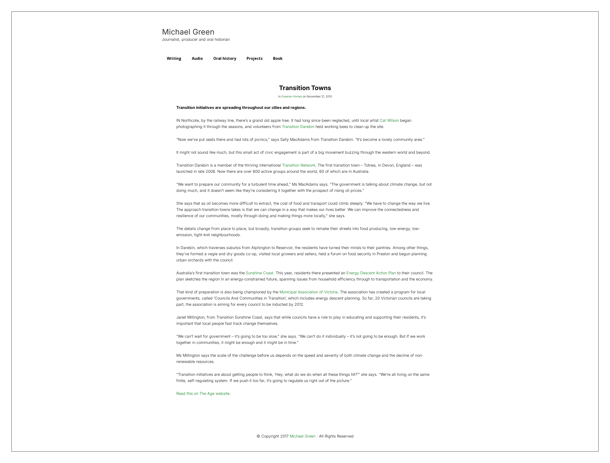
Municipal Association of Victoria (309, 292)
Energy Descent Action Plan (371, 272)
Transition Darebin (298, 126)
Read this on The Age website (202, 393)
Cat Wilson (389, 120)
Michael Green (188, 31)
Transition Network (298, 165)
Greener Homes (291, 96)
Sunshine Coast (259, 272)
